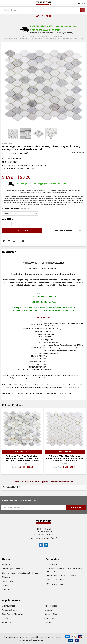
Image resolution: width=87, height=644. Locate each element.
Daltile (5, 618)
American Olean (9, 610)
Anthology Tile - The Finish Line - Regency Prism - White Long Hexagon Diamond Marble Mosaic (65, 458)
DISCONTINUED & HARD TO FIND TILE (62, 575)
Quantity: (7, 219)
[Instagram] (46, 545)
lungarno (48, 610)
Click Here (48, 369)
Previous (3, 441)
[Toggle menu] (3, 3)
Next (84, 441)
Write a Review (78, 153)
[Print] (14, 241)
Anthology (6, 622)
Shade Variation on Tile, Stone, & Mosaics (20, 573)
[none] (43, 85)
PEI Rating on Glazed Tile (13, 569)
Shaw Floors (49, 618)
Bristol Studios (50, 606)
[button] (64, 230)
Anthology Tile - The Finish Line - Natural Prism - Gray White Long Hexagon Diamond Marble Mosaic (22, 458)
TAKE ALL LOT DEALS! (55, 579)
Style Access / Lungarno (12, 614)
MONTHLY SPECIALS (54, 564)
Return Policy (8, 581)
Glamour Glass (51, 614)
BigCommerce (46, 637)
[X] (18, 241)
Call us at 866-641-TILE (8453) (43, 538)
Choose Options (22, 452)
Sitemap (6, 589)
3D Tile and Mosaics (54, 584)
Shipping (6, 577)
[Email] (9, 241)
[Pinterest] (23, 241)
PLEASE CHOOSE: (15, 209)
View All (47, 622)
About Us (6, 564)
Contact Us (7, 585)
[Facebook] (4, 241)
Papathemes (37, 640)
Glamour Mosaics (9, 606)
